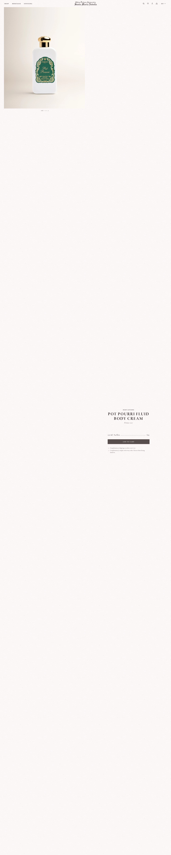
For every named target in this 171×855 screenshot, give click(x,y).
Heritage (16, 3)
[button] (42, 110)
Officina (28, 3)
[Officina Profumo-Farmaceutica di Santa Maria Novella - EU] (85, 4)
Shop (6, 3)
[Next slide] (48, 110)
